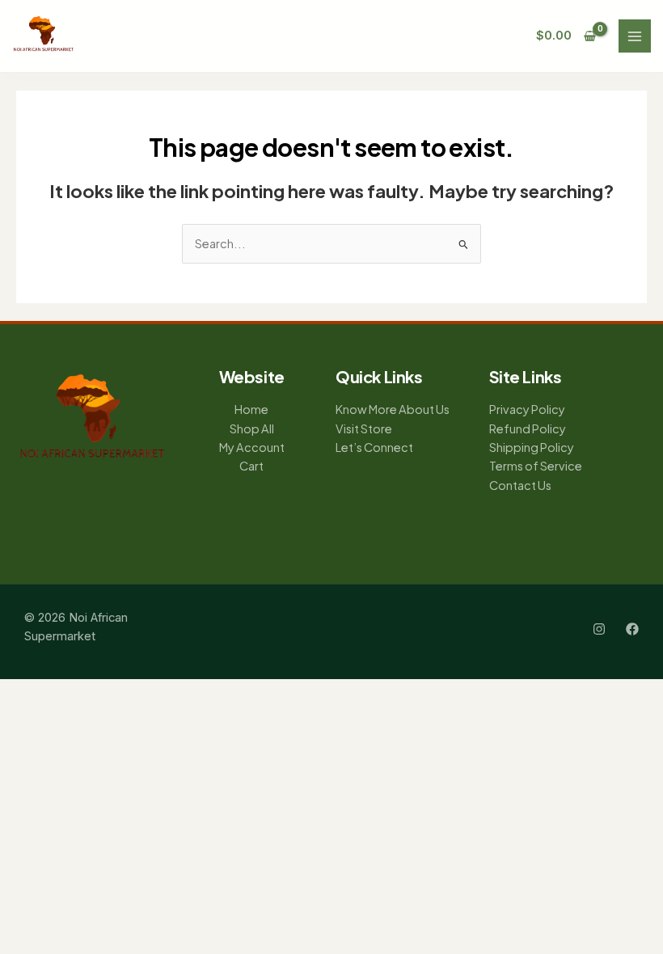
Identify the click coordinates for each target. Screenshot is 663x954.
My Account (252, 447)
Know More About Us (393, 409)
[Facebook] (632, 629)
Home (251, 409)
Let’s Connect (374, 447)
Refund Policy (527, 428)
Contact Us (520, 485)
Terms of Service (535, 465)
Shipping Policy (531, 447)
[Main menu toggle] (635, 35)
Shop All (252, 428)
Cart (251, 465)
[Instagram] (599, 629)
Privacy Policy (527, 409)
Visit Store (364, 428)
